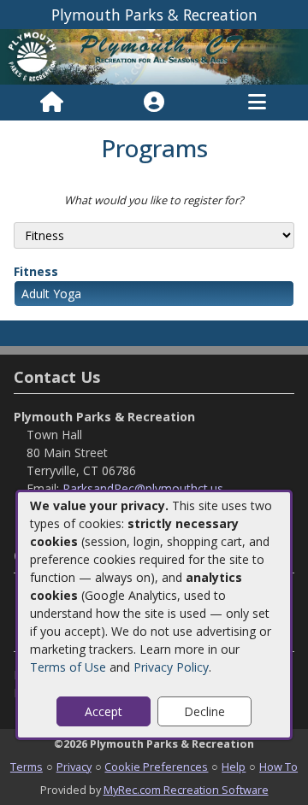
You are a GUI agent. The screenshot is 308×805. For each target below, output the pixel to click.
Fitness (36, 271)
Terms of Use (68, 667)
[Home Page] (51, 102)
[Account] (154, 102)
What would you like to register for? (154, 200)
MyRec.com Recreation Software (186, 789)
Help (234, 766)
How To (278, 766)
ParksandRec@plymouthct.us (142, 488)
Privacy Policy (171, 667)
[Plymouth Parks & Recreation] (154, 55)
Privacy (74, 766)
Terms (26, 766)
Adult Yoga (51, 293)
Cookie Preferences (156, 766)
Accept (103, 711)
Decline (204, 711)
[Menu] (257, 102)
